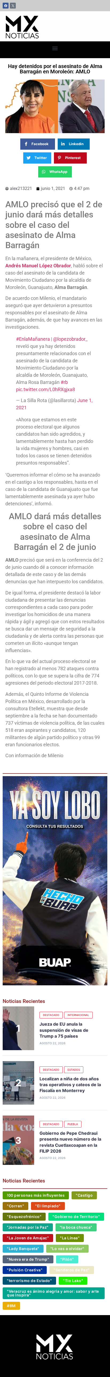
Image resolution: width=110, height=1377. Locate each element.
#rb (64, 382)
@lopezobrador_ (70, 339)
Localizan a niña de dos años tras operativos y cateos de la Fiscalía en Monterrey (70, 1084)
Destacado (51, 1015)
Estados (74, 1069)
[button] (55, 48)
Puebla (73, 1124)
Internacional (78, 1015)
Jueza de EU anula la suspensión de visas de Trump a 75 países (64, 1030)
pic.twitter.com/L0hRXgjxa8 (45, 389)
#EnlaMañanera (33, 339)
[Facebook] (6, 6)
